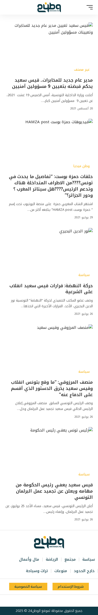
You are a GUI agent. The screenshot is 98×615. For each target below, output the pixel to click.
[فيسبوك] (63, 600)
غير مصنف (82, 69)
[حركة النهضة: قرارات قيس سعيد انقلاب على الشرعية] (49, 254)
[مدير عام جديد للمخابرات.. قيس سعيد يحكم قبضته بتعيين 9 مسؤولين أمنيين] (49, 48)
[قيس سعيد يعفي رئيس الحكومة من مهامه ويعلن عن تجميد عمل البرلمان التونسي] (49, 453)
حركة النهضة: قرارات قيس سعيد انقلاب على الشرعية (51, 289)
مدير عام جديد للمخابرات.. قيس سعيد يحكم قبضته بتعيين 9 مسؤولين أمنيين (52, 83)
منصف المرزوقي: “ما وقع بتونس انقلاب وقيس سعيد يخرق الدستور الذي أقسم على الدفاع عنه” (52, 388)
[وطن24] (49, 7)
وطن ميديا (81, 166)
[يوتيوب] (51, 600)
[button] (88, 7)
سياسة (84, 275)
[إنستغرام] (46, 600)
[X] (57, 600)
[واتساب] (40, 600)
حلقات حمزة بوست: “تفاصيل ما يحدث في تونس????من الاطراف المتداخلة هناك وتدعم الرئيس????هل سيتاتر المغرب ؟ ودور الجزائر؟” (51, 185)
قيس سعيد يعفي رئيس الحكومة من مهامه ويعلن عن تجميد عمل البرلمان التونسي (54, 491)
